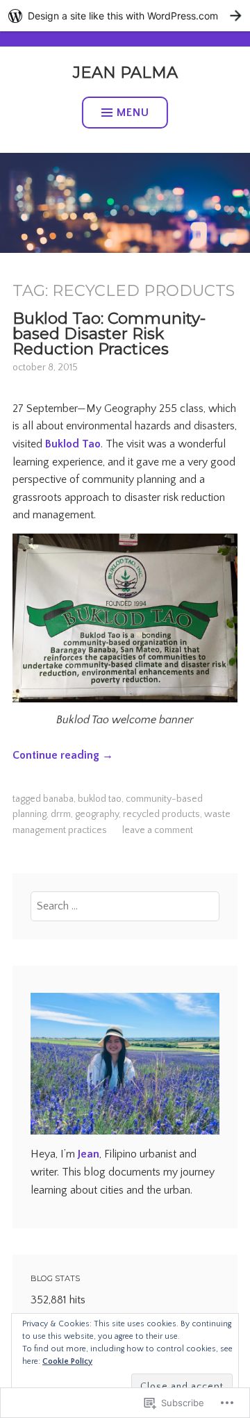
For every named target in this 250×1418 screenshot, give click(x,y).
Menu (133, 112)
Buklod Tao (73, 444)
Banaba (58, 799)
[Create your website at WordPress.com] (125, 15)
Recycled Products (161, 814)
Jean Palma (125, 72)
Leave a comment (157, 830)
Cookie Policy (67, 1361)
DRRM (61, 814)
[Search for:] (125, 906)
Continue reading (62, 755)
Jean (88, 1154)
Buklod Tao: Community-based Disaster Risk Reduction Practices (109, 333)
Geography (97, 814)
